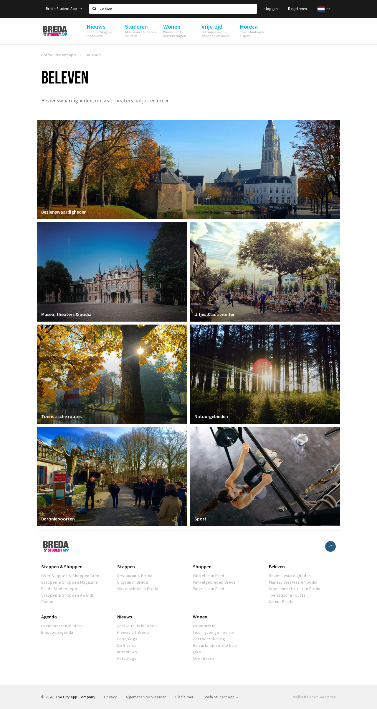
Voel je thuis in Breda (137, 625)
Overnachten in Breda (137, 588)
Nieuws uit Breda (133, 632)
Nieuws (124, 617)
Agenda (49, 617)
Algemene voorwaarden (146, 697)
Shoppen (202, 566)
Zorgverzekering (209, 638)
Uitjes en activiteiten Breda (294, 588)
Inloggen (270, 8)
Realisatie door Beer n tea (314, 697)
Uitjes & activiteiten (215, 314)
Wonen (200, 617)
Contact (48, 601)
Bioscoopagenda (57, 632)
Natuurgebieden (211, 416)
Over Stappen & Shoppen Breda (71, 575)
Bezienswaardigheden (64, 212)
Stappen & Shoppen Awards (67, 595)
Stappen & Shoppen (61, 566)
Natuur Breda (281, 601)
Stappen (126, 566)
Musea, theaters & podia (66, 314)
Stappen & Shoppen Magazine (69, 582)
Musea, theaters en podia (293, 582)
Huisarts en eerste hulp (215, 645)
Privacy (110, 697)
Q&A (197, 651)
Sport (200, 519)
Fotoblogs (127, 658)
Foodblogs (127, 638)
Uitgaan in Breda (132, 582)
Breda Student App (62, 8)
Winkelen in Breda (209, 575)
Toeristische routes (61, 416)
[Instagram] (330, 546)
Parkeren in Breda (209, 588)
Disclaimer (184, 697)
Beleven (277, 566)
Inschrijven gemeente (213, 632)
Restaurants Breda (135, 575)
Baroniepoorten (58, 519)
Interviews (127, 651)
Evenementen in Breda (62, 625)
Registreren (297, 8)
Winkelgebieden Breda (214, 582)
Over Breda (204, 658)
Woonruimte (204, 625)
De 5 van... (126, 645)
